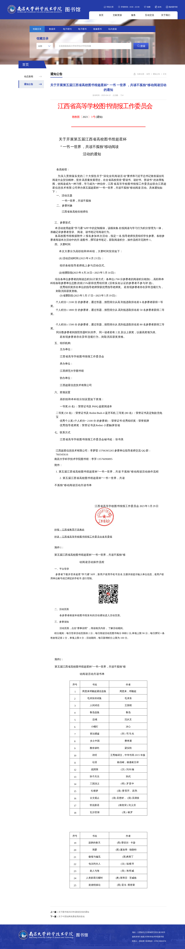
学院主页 (110, 7)
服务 (133, 15)
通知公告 (28, 84)
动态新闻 (28, 76)
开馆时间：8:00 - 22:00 (130, 7)
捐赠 (148, 7)
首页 (101, 15)
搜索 (142, 46)
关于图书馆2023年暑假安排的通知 (69, 912)
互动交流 (149, 15)
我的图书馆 (173, 7)
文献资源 (117, 15)
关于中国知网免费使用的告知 (67, 916)
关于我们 (165, 15)
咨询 (159, 7)
